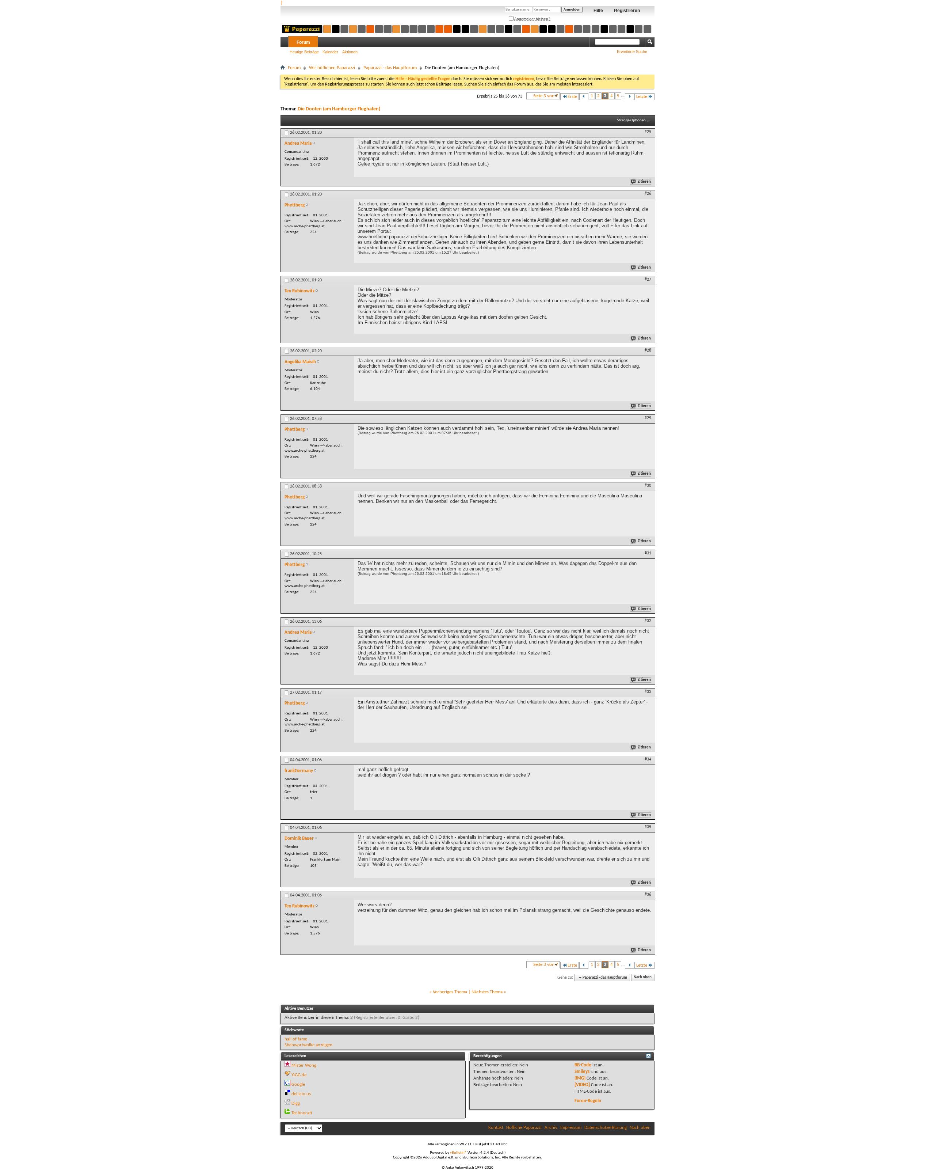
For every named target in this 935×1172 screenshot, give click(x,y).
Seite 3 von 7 (545, 96)
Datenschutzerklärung (605, 1127)
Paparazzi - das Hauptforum (390, 67)
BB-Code (583, 1065)
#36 (648, 894)
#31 (648, 553)
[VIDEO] (582, 1084)
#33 (648, 692)
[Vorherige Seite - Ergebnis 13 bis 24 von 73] (583, 96)
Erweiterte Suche (632, 51)
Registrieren (627, 10)
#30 (648, 485)
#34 (648, 759)
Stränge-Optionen (631, 120)
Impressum (570, 1127)
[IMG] (580, 1078)
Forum (303, 42)
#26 (648, 193)
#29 (648, 418)
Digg (295, 1103)
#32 (648, 621)
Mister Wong (303, 1065)
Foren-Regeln (588, 1101)
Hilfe (598, 10)
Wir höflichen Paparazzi (332, 67)
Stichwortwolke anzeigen (308, 1045)
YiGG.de (298, 1075)
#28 (648, 350)
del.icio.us (301, 1094)
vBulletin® (458, 1153)
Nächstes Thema (487, 992)
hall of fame (296, 1039)
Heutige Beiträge (304, 52)
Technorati (301, 1113)
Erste (572, 96)
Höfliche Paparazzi (524, 1127)
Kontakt (495, 1127)
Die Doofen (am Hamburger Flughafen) (339, 109)
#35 (648, 827)
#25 (648, 132)
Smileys (582, 1071)
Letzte (641, 96)
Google (298, 1084)
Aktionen (350, 52)
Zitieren (644, 182)
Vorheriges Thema (450, 992)
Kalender (330, 52)
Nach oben (643, 978)
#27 (648, 279)
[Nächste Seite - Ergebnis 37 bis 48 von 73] (629, 96)
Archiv (551, 1127)
